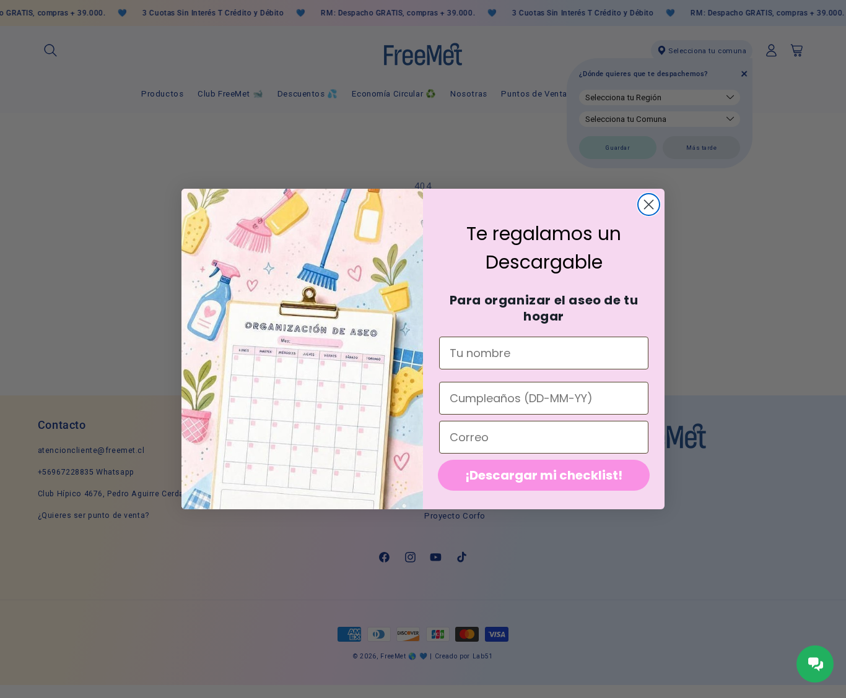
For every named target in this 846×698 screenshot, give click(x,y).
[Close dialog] (649, 204)
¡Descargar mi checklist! (543, 475)
